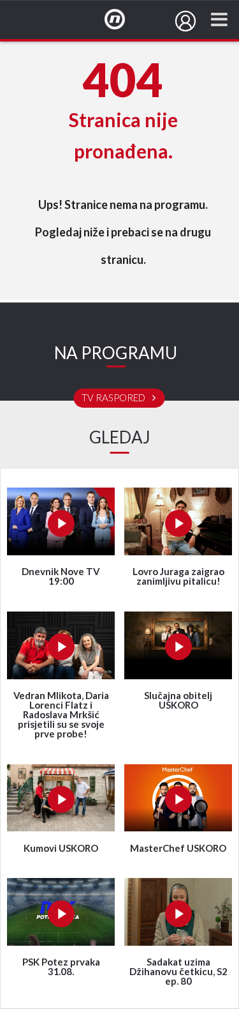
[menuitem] (185, 21)
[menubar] (185, 21)
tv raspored (114, 398)
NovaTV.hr (123, 20)
